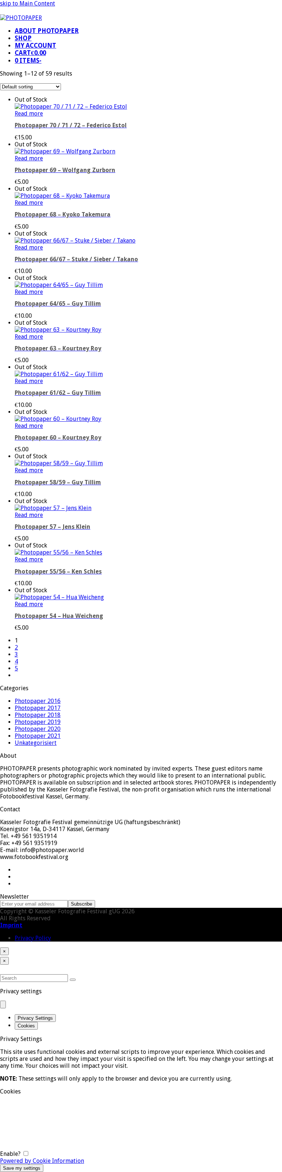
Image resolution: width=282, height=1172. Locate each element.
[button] (30, 53)
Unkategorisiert (36, 742)
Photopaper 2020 (38, 728)
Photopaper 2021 (38, 735)
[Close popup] (3, 1004)
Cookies (26, 1026)
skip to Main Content (27, 3)
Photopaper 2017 (38, 708)
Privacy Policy (33, 938)
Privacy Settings (35, 1018)
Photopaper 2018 (38, 714)
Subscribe (81, 904)
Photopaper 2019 (38, 721)
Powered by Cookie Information (42, 1160)
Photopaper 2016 (38, 701)
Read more (29, 113)
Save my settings (21, 1168)
